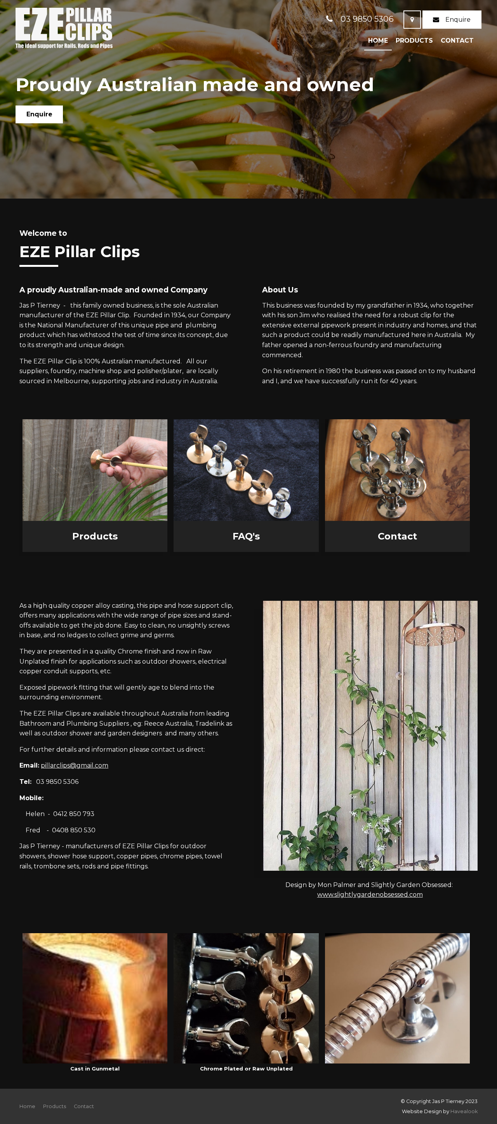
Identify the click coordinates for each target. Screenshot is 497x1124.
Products (414, 40)
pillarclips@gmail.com (74, 765)
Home (378, 40)
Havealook (464, 1111)
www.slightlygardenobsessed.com (370, 894)
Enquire (458, 19)
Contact (457, 40)
